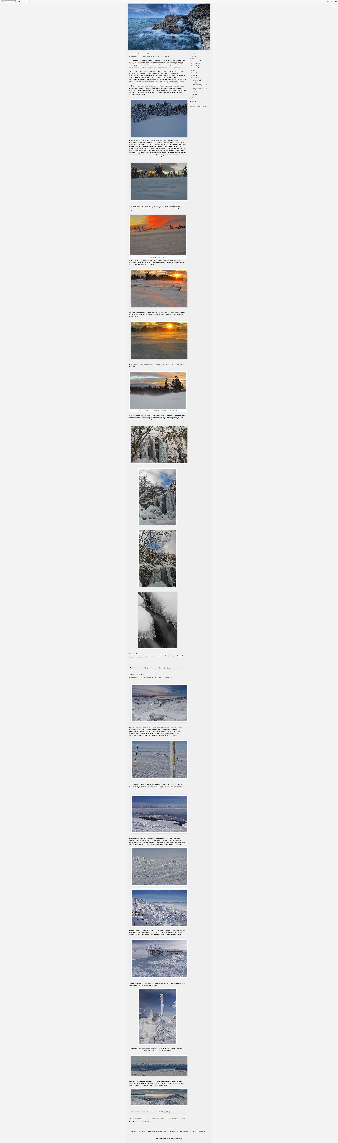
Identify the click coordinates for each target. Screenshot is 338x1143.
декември (196, 60)
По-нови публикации (136, 1118)
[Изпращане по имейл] (162, 668)
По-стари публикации (178, 1118)
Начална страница (157, 1118)
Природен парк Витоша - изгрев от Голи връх (149, 56)
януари (195, 82)
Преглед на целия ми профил (198, 106)
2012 (193, 95)
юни (194, 72)
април (195, 77)
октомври (196, 65)
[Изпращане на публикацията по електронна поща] (159, 668)
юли (194, 70)
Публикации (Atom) (144, 1121)
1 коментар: (153, 1111)
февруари (196, 80)
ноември (195, 63)
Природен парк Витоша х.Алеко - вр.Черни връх (150, 677)
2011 (193, 97)
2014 (193, 56)
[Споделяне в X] (166, 668)
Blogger (180, 1138)
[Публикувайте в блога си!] (164, 668)
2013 (193, 58)
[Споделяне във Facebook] (167, 668)
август (195, 68)
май (194, 75)
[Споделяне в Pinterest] (169, 668)
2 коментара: (153, 668)
